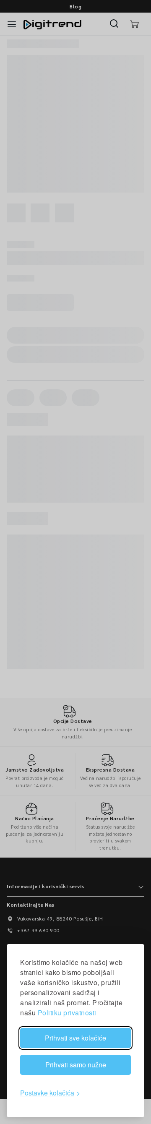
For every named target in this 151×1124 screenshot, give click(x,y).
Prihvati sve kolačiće (75, 1038)
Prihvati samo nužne (75, 1064)
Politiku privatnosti (67, 1012)
